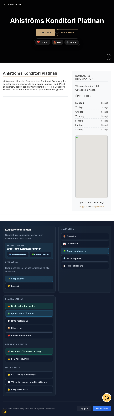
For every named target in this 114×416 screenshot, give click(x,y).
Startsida (69, 236)
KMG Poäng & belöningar (22, 374)
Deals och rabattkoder (21, 306)
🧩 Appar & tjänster (40, 254)
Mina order (15, 328)
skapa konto (98, 206)
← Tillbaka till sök (12, 4)
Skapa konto (16, 278)
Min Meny (45, 32)
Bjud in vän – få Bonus (21, 313)
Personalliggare (73, 265)
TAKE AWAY (68, 32)
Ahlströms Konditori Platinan (24, 248)
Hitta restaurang (18, 321)
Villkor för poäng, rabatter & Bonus (27, 382)
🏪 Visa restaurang (18, 254)
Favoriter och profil (19, 335)
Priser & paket (72, 258)
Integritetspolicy (18, 389)
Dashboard (70, 243)
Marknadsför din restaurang (24, 351)
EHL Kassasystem (18, 358)
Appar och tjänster (75, 251)
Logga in (83, 206)
